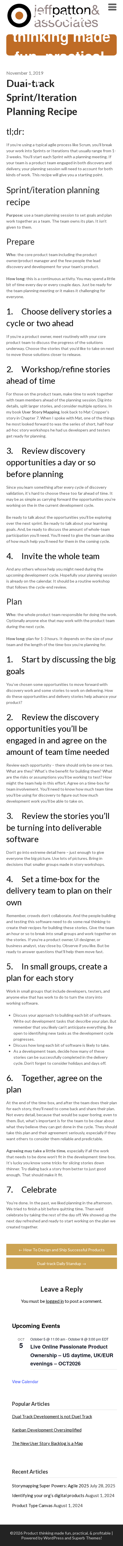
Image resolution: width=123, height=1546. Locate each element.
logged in (55, 1301)
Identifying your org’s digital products (48, 1495)
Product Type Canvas (32, 1505)
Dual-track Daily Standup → (61, 1263)
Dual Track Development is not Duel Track (52, 1416)
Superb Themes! (87, 1537)
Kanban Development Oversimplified (47, 1429)
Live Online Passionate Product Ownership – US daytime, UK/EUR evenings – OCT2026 (71, 1355)
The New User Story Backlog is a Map (47, 1443)
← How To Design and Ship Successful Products (62, 1249)
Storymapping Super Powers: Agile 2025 (50, 1485)
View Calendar (25, 1381)
